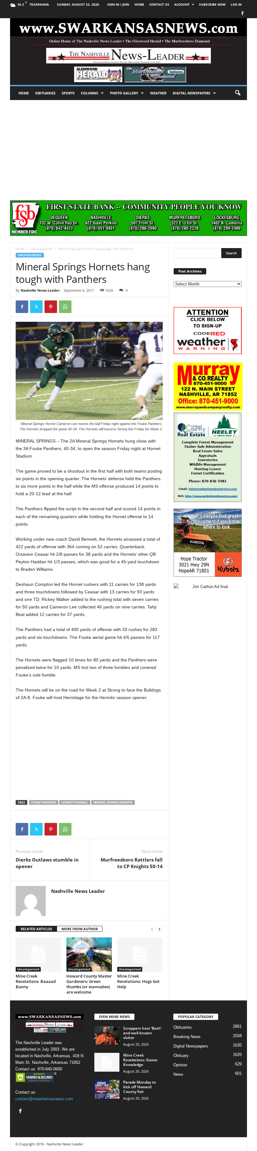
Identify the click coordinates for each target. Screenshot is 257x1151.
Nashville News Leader (40, 290)
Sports (68, 93)
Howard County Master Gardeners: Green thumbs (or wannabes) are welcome (89, 984)
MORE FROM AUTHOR (79, 928)
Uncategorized (41, 249)
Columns (89, 93)
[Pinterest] (51, 306)
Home (23, 93)
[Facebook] (242, 13)
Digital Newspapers (191, 93)
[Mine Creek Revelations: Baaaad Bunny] (38, 954)
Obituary (181, 1055)
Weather (158, 93)
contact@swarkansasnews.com (44, 1098)
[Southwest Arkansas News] (128, 51)
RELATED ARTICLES (36, 928)
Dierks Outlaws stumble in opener (47, 863)
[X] (36, 306)
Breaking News (187, 1036)
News (178, 1074)
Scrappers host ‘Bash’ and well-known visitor (142, 1033)
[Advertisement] (128, 147)
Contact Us (159, 4)
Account (182, 4)
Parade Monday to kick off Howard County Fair (139, 1086)
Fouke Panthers (43, 802)
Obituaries (45, 93)
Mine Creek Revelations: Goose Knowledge (140, 1060)
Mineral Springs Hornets (113, 802)
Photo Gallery (124, 93)
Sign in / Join (118, 4)
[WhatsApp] (65, 306)
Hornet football (74, 802)
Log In (236, 4)
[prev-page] (152, 929)
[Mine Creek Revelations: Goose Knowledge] (106, 1062)
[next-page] (159, 929)
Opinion (180, 1065)
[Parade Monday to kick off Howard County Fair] (106, 1089)
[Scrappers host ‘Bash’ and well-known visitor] (106, 1035)
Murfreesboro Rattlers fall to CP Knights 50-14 (132, 863)
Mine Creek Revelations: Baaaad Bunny (36, 981)
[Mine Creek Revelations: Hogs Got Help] (140, 954)
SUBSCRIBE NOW (212, 4)
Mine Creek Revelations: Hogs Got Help (138, 981)
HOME (139, 4)
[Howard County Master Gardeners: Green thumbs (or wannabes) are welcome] (89, 954)
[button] (237, 93)
